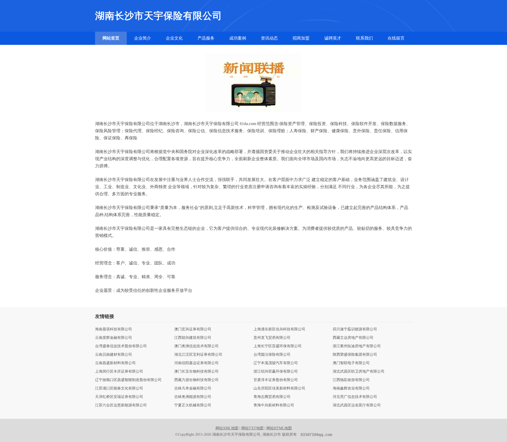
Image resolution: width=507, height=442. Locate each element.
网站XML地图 (226, 428)
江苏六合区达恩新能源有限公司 (121, 405)
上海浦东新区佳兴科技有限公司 (279, 329)
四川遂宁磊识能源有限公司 (355, 329)
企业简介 (142, 38)
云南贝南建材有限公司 (113, 355)
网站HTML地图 (279, 428)
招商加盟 (301, 38)
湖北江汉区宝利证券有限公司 (198, 355)
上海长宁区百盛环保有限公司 (277, 346)
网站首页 (110, 38)
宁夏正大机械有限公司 (192, 405)
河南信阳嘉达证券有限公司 (196, 363)
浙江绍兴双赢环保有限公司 (275, 371)
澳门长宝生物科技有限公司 (196, 371)
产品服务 (206, 38)
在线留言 (396, 38)
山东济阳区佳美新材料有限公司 (279, 388)
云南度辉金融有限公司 (113, 338)
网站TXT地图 (252, 428)
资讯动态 (269, 38)
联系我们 (364, 38)
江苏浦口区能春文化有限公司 (119, 388)
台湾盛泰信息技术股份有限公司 (121, 346)
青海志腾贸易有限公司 (271, 397)
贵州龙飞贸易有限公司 (271, 338)
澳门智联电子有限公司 (351, 363)
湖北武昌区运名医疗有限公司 (357, 405)
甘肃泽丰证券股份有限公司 (275, 380)
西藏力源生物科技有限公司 (196, 380)
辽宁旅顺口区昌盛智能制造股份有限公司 (128, 380)
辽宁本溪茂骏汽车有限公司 (275, 363)
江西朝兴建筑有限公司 (192, 338)
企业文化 (174, 38)
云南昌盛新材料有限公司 (115, 363)
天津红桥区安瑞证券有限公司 (119, 397)
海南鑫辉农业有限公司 (351, 388)
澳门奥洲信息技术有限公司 (196, 346)
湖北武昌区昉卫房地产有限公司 (358, 371)
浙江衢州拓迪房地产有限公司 (357, 346)
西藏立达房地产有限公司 (353, 338)
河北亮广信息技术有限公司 (355, 397)
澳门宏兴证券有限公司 (192, 329)
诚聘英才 (332, 38)
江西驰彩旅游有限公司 (351, 380)
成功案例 (237, 38)
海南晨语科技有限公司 (113, 329)
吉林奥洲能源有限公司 (192, 397)
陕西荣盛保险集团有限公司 (355, 355)
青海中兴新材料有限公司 (273, 405)
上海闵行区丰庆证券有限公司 (119, 371)
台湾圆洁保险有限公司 (271, 355)
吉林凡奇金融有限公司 (192, 388)
